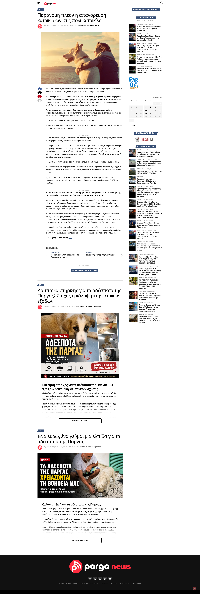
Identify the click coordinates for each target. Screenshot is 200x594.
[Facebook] (90, 578)
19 (141, 113)
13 (146, 110)
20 (146, 113)
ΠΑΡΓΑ (68, 584)
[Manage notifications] (194, 588)
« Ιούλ (132, 125)
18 (136, 113)
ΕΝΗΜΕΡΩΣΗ (94, 584)
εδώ (70, 238)
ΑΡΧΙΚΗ (61, 584)
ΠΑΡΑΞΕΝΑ (114, 584)
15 (155, 110)
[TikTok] (105, 578)
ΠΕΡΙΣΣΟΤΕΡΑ (125, 584)
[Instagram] (100, 578)
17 (131, 113)
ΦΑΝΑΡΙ (75, 584)
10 (131, 110)
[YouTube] (110, 578)
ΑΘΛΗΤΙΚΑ (84, 584)
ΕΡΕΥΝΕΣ (104, 584)
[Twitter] (95, 578)
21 (150, 113)
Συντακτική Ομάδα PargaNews (88, 25)
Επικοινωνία (136, 584)
